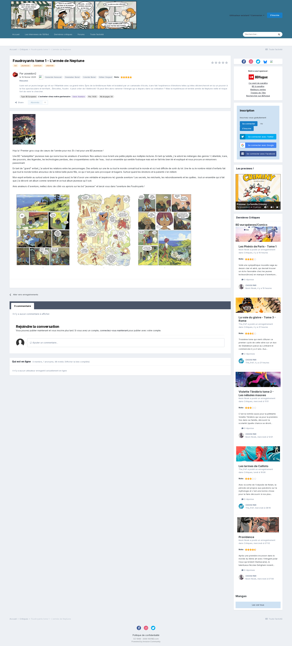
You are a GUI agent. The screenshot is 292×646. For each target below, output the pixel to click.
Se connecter (248, 123)
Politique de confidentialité (146, 635)
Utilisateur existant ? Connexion (246, 15)
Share (20, 102)
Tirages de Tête (258, 92)
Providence (246, 537)
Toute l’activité (97, 34)
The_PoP (243, 324)
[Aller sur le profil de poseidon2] (15, 74)
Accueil (15, 34)
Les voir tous (258, 605)
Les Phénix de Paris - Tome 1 (257, 246)
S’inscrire (274, 15)
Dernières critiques (63, 34)
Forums (81, 34)
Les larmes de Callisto (253, 466)
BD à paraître (258, 86)
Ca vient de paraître (258, 83)
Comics (262, 224)
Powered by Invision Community (146, 641)
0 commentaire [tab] (22, 306)
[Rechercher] (279, 34)
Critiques (248, 252)
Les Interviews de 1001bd (37, 34)
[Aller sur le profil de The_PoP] (241, 361)
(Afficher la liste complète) (77, 361)
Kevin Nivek (244, 249)
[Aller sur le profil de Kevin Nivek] (241, 286)
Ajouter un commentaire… (45, 342)
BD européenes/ (246, 224)
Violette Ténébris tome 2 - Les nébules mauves (256, 393)
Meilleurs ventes (258, 89)
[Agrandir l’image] (43, 230)
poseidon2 (30, 73)
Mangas (241, 596)
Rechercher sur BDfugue (258, 95)
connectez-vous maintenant (114, 330)
